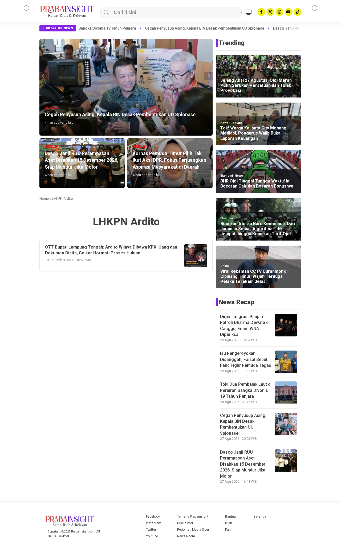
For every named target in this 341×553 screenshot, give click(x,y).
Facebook (153, 516)
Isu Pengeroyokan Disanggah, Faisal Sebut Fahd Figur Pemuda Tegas (245, 359)
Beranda (260, 516)
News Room (186, 536)
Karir (228, 529)
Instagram (153, 523)
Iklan (228, 523)
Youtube (152, 536)
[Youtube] (289, 12)
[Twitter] (270, 12)
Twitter (151, 529)
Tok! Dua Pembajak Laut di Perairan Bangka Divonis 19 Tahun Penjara (245, 390)
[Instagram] (279, 12)
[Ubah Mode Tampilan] (249, 12)
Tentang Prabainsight (192, 516)
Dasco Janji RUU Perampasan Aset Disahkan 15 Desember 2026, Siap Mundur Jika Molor (242, 464)
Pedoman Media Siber (193, 529)
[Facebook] (261, 12)
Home (44, 199)
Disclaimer (185, 523)
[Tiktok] (298, 12)
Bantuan (231, 516)
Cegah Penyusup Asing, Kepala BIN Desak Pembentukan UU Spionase (165, 28)
